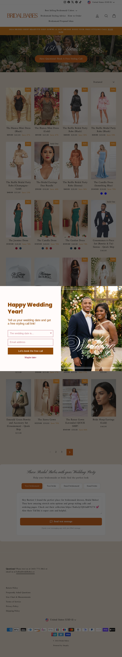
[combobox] (30, 333)
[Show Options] (51, 333)
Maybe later (30, 357)
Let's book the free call (30, 351)
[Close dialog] (119, 288)
